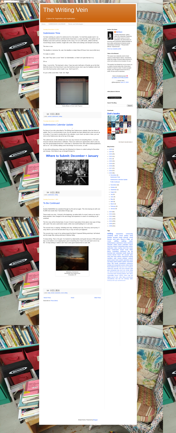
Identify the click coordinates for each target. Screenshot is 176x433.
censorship (110, 273)
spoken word (126, 261)
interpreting (121, 246)
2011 (110, 219)
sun (108, 272)
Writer (131, 249)
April (112, 201)
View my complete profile (114, 49)
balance (115, 246)
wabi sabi (117, 278)
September (114, 189)
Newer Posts (47, 297)
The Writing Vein (65, 9)
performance (111, 243)
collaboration (115, 249)
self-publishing (110, 278)
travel (120, 237)
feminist (109, 280)
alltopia (109, 277)
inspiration (125, 244)
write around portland (120, 258)
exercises (110, 246)
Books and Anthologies (75, 24)
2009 (110, 223)
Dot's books (113, 113)
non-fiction (110, 261)
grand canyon (111, 260)
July (112, 194)
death (114, 273)
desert (123, 266)
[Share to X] (55, 114)
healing (131, 256)
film (129, 251)
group (123, 268)
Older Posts (97, 297)
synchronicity (129, 277)
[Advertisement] (130, 314)
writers (115, 244)
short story (114, 256)
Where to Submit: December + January (72, 155)
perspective (122, 272)
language (127, 268)
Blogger (95, 420)
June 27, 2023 (125, 82)
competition (115, 251)
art (132, 239)
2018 (110, 166)
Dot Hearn (119, 32)
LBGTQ (112, 272)
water (131, 241)
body (49, 292)
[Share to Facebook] (57, 114)
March (112, 204)
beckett (123, 280)
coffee (120, 277)
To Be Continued (51, 203)
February (113, 206)
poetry (126, 235)
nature (126, 246)
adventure (126, 260)
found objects (111, 267)
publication (110, 248)
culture (127, 265)
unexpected (117, 265)
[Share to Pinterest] (59, 114)
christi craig (127, 275)
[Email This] (51, 114)
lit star (117, 267)
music (109, 241)
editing (116, 241)
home (117, 260)
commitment (122, 263)
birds (117, 277)
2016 (110, 170)
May (112, 199)
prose (121, 270)
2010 (110, 221)
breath (116, 263)
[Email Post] (47, 113)
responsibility (110, 275)
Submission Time (51, 33)
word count (119, 235)
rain (127, 272)
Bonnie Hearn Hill (118, 255)
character (110, 244)
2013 (110, 214)
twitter (131, 278)
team (126, 266)
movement (116, 272)
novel (62, 292)
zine (122, 278)
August (113, 192)
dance (131, 244)
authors (119, 256)
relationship (110, 268)
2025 (110, 149)
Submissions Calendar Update (58, 124)
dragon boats (124, 249)
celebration (119, 253)
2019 (110, 163)
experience (123, 251)
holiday (109, 265)
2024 (110, 151)
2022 (110, 156)
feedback (124, 273)
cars (124, 270)
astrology (130, 272)
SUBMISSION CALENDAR (56, 24)
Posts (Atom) (54, 300)
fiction (125, 243)
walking (123, 241)
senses (116, 275)
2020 (110, 161)
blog (120, 266)
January (113, 208)
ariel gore (116, 239)
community (129, 233)
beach (120, 244)
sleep (108, 249)
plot (132, 253)
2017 (110, 168)
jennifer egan (114, 280)
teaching (109, 253)
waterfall (120, 280)
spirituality (116, 268)
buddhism (130, 266)
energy (127, 270)
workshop (130, 243)
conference (130, 263)
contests (130, 258)
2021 (110, 158)
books (131, 248)
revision (109, 255)
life (132, 251)
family (131, 265)
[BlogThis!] (53, 114)
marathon (110, 258)
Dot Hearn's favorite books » (126, 142)
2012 (110, 216)
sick (113, 265)
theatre (109, 237)
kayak (128, 253)
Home (43, 24)
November (114, 185)
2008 (110, 226)
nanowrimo (57, 292)
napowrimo (125, 256)
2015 (110, 173)
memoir (49, 116)
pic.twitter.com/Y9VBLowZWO (120, 77)
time (127, 248)
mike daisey (130, 273)
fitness (109, 251)
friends (109, 239)
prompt (115, 237)
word (124, 248)
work (131, 235)
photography (114, 270)
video (115, 248)
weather (119, 261)
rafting (131, 270)
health (124, 253)
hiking (124, 277)
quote (115, 261)
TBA (112, 263)
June (112, 196)
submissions (55, 116)
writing (60, 116)
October (113, 187)
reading (120, 248)
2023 (110, 154)
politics (131, 246)
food (114, 253)
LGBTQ (121, 275)
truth (120, 268)
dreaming (119, 273)
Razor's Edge (125, 239)
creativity (110, 235)
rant (132, 275)
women (123, 265)
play (118, 270)
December (114, 175)
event (131, 260)
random (121, 260)
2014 (110, 211)
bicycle (113, 277)
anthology (126, 278)
